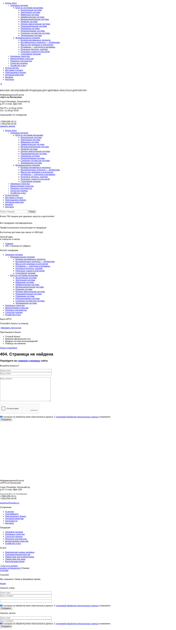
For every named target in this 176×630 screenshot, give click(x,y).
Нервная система (29, 22)
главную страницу (29, 360)
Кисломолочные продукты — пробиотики (40, 42)
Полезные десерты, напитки (34, 49)
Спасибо (4, 570)
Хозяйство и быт (18, 65)
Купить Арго (11, 3)
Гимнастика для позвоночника (19, 557)
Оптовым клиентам (14, 75)
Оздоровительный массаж (17, 554)
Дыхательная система (31, 10)
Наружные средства (20, 56)
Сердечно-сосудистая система (35, 33)
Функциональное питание (27, 38)
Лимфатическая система (32, 17)
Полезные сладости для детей (35, 52)
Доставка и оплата (14, 70)
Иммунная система (30, 15)
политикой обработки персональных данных (77, 417)
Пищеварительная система (34, 26)
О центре (9, 512)
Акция (3, 583)
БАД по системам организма (29, 8)
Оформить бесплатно (11, 328)
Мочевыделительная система (35, 19)
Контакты (9, 79)
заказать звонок (7, 126)
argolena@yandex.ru (9, 503)
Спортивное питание (31, 54)
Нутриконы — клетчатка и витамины (38, 47)
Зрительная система (30, 12)
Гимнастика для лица (15, 559)
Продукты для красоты (21, 61)
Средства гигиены (19, 63)
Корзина (9, 77)
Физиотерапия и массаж (21, 59)
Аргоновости (11, 521)
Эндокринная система (31, 35)
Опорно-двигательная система (35, 24)
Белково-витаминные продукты (36, 40)
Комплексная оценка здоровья (19, 552)
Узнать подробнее (8, 348)
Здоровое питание (19, 5)
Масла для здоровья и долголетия (37, 45)
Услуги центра (12, 68)
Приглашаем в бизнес (15, 72)
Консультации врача (14, 561)
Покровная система (30, 28)
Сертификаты (11, 514)
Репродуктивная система (33, 31)
